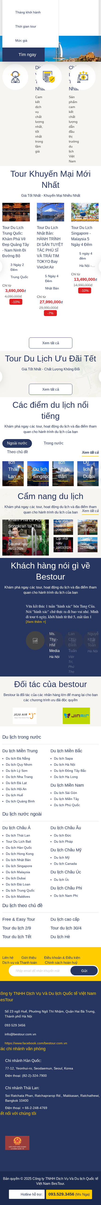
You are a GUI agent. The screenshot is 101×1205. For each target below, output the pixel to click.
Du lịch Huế (14, 795)
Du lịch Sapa (63, 758)
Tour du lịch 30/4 (66, 928)
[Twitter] (19, 1126)
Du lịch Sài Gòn (65, 793)
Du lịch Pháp (63, 841)
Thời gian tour (25, 26)
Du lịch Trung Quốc (20, 890)
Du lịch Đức (62, 835)
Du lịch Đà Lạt (16, 783)
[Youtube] (9, 1126)
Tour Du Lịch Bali (18, 841)
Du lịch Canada (65, 863)
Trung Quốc (19, 277)
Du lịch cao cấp (64, 919)
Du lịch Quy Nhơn (19, 764)
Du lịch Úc (61, 879)
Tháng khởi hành (28, 12)
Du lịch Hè (60, 936)
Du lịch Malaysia (18, 872)
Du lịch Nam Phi (66, 895)
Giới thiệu (28, 958)
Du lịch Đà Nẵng (18, 758)
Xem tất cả (50, 343)
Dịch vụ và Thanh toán (19, 963)
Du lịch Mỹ (62, 857)
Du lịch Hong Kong (20, 854)
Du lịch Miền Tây (66, 799)
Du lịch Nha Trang (19, 777)
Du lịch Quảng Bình (20, 801)
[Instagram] (29, 1126)
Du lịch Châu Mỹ (66, 850)
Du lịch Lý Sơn (16, 771)
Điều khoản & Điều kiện (62, 958)
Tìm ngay (26, 54)
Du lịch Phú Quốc (67, 805)
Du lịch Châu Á (16, 827)
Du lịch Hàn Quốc (19, 847)
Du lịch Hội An (16, 789)
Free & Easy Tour (18, 919)
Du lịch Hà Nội (64, 764)
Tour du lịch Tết (16, 936)
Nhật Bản (52, 288)
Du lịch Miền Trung (20, 751)
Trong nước (53, 443)
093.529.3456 (61, 1194)
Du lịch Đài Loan (18, 884)
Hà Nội (84, 266)
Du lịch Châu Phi (66, 888)
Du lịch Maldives (18, 896)
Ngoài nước (17, 443)
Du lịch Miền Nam (67, 785)
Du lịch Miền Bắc (66, 751)
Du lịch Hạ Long (66, 777)
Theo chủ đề (17, 452)
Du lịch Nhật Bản (18, 860)
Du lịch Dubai (16, 878)
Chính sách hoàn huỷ (61, 963)
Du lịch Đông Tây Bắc (70, 771)
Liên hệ (7, 958)
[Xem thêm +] (36, 622)
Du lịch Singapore (19, 866)
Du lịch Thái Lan (18, 835)
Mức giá (21, 40)
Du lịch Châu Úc (65, 872)
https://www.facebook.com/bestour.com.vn (36, 1043)
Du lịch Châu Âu (65, 827)
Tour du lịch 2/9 (16, 928)
